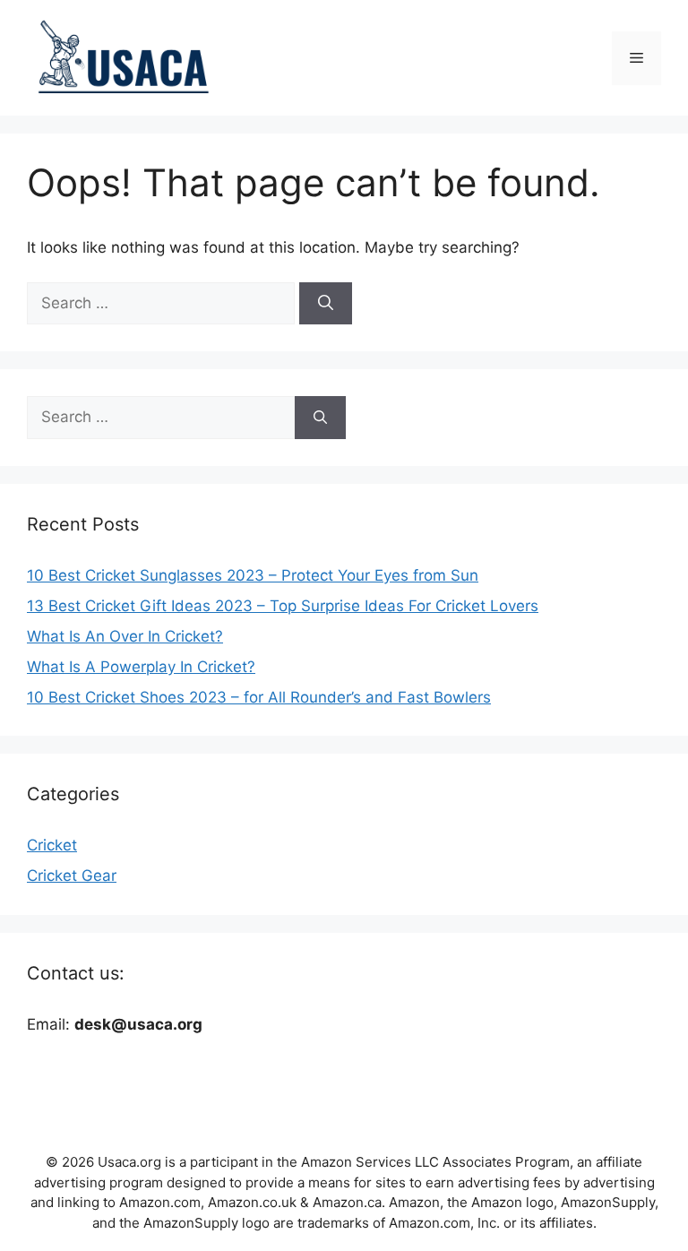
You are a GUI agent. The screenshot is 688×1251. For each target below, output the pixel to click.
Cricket (52, 845)
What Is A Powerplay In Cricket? (141, 667)
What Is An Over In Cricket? (125, 636)
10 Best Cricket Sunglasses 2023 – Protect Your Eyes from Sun (252, 575)
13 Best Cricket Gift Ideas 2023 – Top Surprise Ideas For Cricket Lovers (282, 606)
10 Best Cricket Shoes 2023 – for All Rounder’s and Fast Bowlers (259, 697)
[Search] (325, 303)
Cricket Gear (71, 875)
